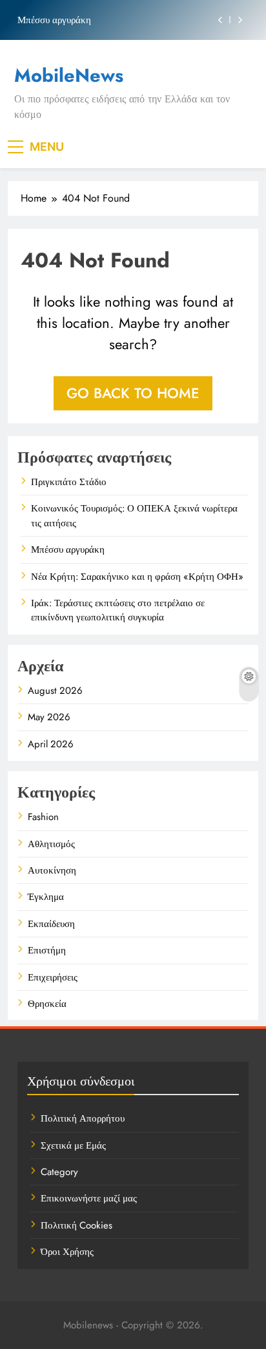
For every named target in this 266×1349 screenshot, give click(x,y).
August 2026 (55, 691)
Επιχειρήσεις (52, 977)
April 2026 (51, 744)
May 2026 (49, 717)
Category (59, 1172)
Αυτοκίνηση (52, 870)
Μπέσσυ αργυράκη (54, 20)
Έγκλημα (46, 897)
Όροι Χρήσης (67, 1252)
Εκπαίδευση (51, 924)
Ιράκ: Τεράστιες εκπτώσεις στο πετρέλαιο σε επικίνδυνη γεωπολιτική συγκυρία (118, 610)
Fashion (43, 817)
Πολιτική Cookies (76, 1225)
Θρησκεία (47, 1004)
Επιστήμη (47, 950)
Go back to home (133, 393)
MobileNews (68, 75)
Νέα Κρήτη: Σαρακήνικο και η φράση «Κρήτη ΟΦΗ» (137, 576)
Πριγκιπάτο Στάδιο (69, 482)
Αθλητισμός (51, 844)
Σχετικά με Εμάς (73, 1145)
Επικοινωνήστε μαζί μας (89, 1198)
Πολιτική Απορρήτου (83, 1118)
